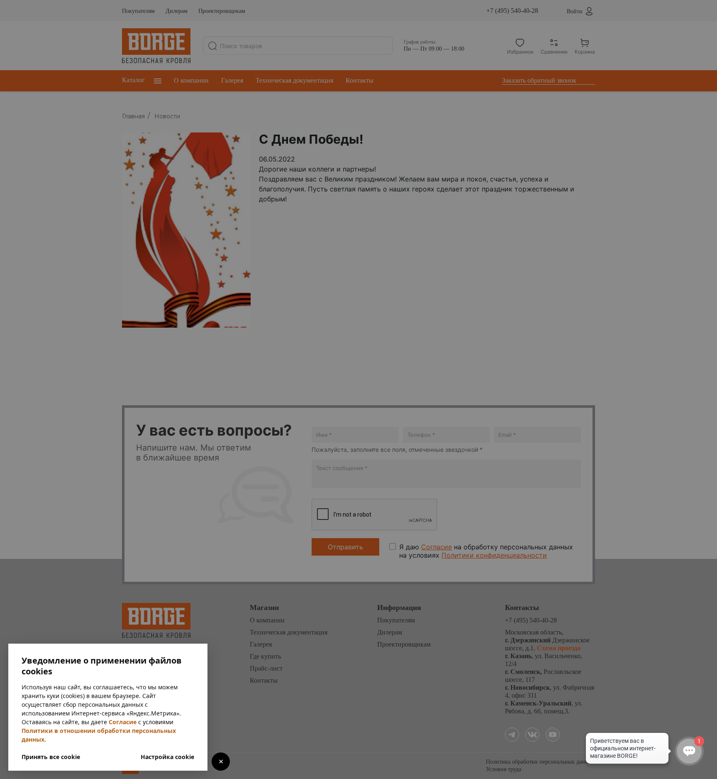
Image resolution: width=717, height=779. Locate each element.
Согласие (123, 722)
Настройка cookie (167, 757)
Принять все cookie (51, 757)
